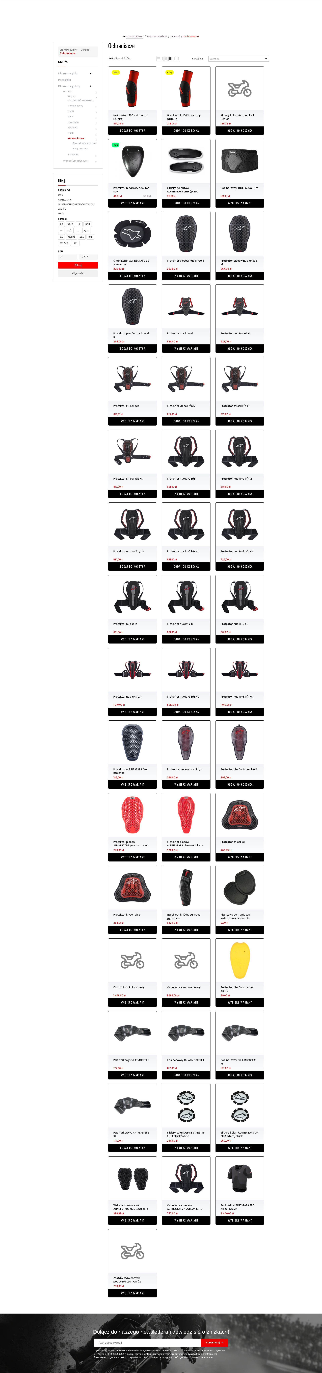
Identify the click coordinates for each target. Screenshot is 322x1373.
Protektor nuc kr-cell (180, 333)
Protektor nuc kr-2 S (180, 624)
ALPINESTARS (65, 199)
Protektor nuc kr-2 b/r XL (183, 551)
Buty (70, 116)
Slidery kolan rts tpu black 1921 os (238, 117)
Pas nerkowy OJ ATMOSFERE (131, 1060)
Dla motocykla (67, 73)
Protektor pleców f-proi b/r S (239, 769)
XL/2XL (71, 236)
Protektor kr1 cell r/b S (235, 406)
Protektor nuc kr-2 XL (234, 624)
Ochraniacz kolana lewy (129, 987)
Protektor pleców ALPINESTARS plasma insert (130, 843)
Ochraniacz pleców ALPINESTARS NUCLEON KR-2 (184, 1207)
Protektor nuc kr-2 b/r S (128, 551)
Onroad (84, 49)
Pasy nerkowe (81, 148)
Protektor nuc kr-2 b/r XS (237, 551)
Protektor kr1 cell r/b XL (128, 478)
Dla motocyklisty (69, 49)
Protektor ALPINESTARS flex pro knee (130, 771)
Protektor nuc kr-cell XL (236, 333)
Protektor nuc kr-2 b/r (181, 478)
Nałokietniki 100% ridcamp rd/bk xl (130, 117)
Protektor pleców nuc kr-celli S (131, 335)
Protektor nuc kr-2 (125, 624)
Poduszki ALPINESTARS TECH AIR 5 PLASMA (238, 1207)
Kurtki (71, 133)
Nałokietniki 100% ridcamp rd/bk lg (184, 117)
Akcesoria (73, 154)
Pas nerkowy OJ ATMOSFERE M (238, 1061)
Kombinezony (75, 105)
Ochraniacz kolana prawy (184, 987)
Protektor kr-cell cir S (126, 914)
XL (61, 236)
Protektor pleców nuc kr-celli (185, 260)
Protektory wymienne (84, 143)
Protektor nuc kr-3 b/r (127, 696)
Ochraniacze (76, 138)
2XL (82, 236)
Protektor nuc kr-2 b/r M (236, 478)
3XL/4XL (64, 243)
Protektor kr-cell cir (233, 842)
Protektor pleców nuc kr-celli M (239, 262)
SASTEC (62, 208)
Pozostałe (64, 80)
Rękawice (73, 122)
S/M (87, 224)
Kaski (71, 111)
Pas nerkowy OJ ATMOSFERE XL (131, 1134)
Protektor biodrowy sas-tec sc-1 (131, 189)
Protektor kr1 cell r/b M (181, 406)
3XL (90, 236)
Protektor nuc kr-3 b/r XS (237, 696)
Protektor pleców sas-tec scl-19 (237, 989)
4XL (76, 243)
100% (60, 195)
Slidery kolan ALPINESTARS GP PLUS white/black (239, 1134)
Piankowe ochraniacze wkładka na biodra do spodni (235, 916)
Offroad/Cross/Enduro (75, 160)
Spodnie (72, 127)
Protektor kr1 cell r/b (126, 406)
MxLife (63, 62)
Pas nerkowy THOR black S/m (239, 188)
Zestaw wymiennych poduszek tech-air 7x (127, 1279)
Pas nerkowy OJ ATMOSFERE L (185, 1060)
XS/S (70, 224)
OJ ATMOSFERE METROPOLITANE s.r (76, 204)
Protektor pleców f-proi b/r (184, 769)
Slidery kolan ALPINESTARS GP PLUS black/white (186, 1134)
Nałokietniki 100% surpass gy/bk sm (183, 916)
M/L (70, 230)
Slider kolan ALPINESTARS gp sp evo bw (131, 262)
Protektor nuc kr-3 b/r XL (183, 696)
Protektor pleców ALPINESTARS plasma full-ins (185, 843)
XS (61, 224)
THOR (61, 213)
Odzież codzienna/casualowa (80, 98)
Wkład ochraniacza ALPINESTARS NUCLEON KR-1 (130, 1207)
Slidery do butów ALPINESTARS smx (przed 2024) (182, 189)
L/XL (86, 230)
